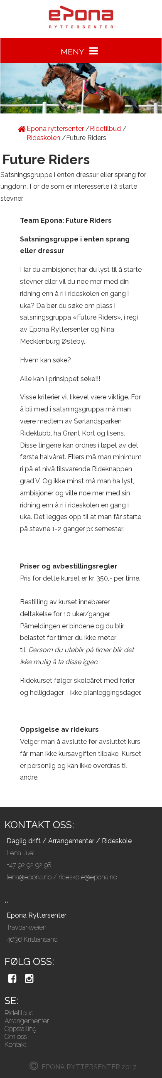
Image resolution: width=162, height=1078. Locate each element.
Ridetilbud (105, 129)
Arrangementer (27, 1021)
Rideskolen (43, 138)
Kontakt (15, 1044)
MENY (73, 51)
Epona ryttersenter (55, 129)
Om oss (16, 1037)
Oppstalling (21, 1029)
